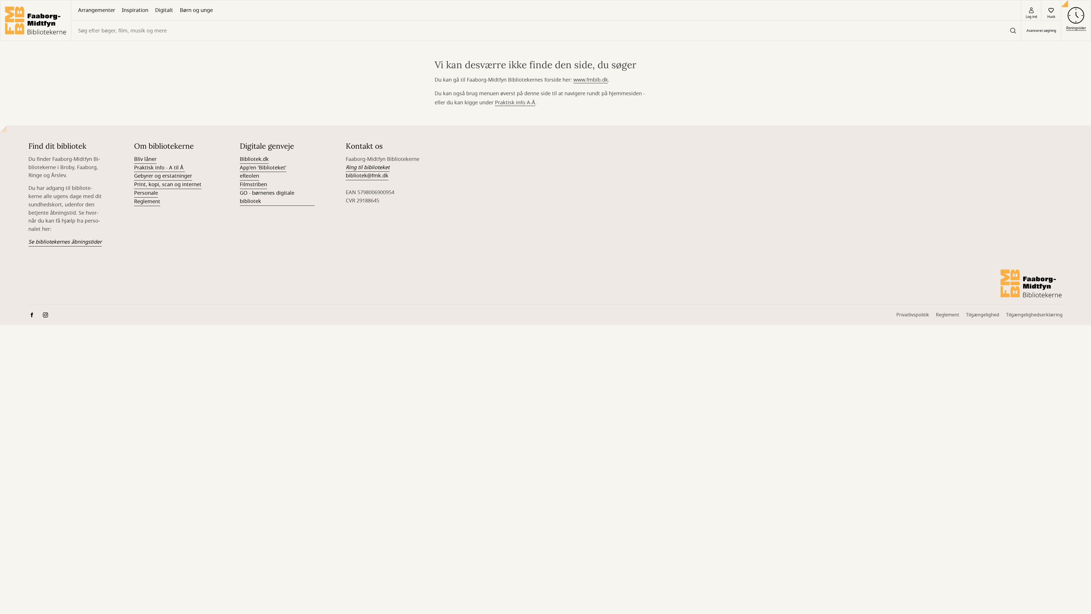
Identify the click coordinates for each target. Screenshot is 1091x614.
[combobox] (546, 30)
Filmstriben (253, 184)
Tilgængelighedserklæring (1034, 315)
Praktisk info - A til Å (159, 167)
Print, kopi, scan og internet (167, 184)
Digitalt (164, 10)
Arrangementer (96, 10)
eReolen (249, 176)
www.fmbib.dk (590, 80)
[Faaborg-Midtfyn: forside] (35, 20)
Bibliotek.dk (254, 159)
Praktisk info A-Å (515, 102)
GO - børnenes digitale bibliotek (267, 197)
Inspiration (135, 10)
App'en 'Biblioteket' (263, 167)
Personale (146, 193)
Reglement (147, 201)
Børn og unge (196, 10)
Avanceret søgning (1041, 30)
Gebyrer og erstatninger (163, 176)
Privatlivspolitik (912, 315)
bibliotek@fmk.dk (367, 175)
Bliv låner (145, 159)
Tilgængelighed (982, 315)
